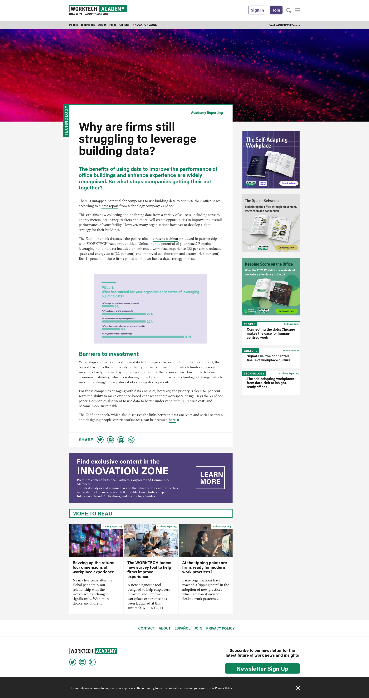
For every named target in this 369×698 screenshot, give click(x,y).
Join (276, 10)
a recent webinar (165, 238)
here (172, 419)
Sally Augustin (291, 323)
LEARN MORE (211, 478)
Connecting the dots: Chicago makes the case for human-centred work (271, 333)
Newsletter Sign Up (262, 668)
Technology (66, 120)
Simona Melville (291, 350)
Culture (250, 351)
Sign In (257, 10)
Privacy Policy (223, 688)
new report (109, 205)
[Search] (288, 10)
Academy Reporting (207, 112)
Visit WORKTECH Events (284, 25)
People (250, 324)
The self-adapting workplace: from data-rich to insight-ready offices (270, 382)
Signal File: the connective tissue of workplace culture (268, 358)
